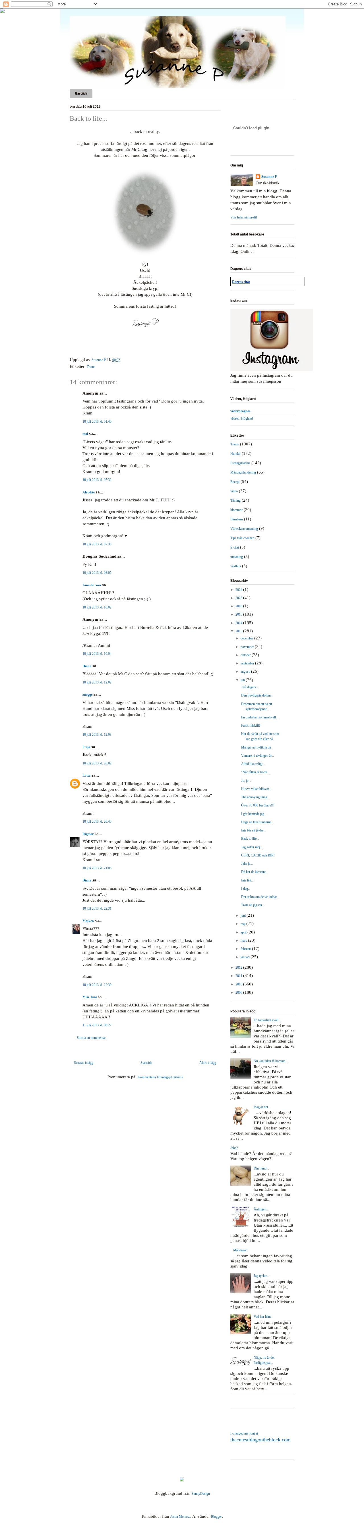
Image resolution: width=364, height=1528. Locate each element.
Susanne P (269, 177)
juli (243, 680)
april (244, 932)
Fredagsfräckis (240, 463)
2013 (239, 631)
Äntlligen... (261, 1209)
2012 (239, 968)
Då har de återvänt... (254, 872)
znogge (87, 695)
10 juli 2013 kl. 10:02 (96, 607)
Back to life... (250, 839)
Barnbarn (236, 519)
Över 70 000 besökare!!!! (258, 805)
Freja (86, 747)
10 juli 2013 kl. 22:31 (96, 908)
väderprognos (240, 411)
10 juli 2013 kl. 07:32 (96, 480)
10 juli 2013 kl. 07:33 (96, 544)
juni (244, 916)
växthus (235, 566)
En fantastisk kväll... (267, 1020)
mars (244, 941)
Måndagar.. (240, 1250)
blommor (236, 510)
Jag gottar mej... (251, 847)
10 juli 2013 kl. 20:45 (96, 822)
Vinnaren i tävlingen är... (257, 756)
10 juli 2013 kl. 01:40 (96, 422)
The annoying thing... (255, 797)
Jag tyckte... (262, 1276)
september (248, 663)
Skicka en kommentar (91, 1038)
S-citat (234, 547)
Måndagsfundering (243, 472)
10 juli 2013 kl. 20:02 (96, 763)
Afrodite (88, 492)
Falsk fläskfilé (250, 725)
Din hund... (261, 1168)
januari (246, 957)
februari (246, 949)
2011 (239, 976)
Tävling (235, 501)
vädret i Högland (241, 418)
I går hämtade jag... (254, 814)
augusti (246, 672)
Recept (234, 482)
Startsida (81, 93)
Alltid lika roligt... (253, 764)
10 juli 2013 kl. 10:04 (96, 654)
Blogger (216, 1517)
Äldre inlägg (207, 1063)
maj (243, 924)
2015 (239, 614)
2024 (239, 590)
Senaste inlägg (83, 1063)
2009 (239, 993)
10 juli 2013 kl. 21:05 (96, 868)
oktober (246, 655)
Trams (91, 367)
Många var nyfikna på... (257, 747)
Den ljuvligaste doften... (257, 695)
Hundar (235, 454)
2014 (239, 623)
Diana (86, 666)
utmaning (236, 557)
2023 (239, 598)
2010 (239, 984)
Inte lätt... (247, 880)
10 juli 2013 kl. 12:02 (96, 682)
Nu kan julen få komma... (271, 1061)
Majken (88, 921)
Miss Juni (89, 997)
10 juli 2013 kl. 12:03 (96, 735)
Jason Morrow (180, 1517)
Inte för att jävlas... (253, 830)
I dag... (246, 889)
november (248, 647)
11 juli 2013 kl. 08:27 (96, 1025)
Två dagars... (249, 687)
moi (85, 434)
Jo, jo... (246, 781)
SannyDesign (201, 1494)
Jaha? (234, 1148)
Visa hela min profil (243, 217)
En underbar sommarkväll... (259, 717)
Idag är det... (262, 1107)
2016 (239, 606)
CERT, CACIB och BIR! (258, 855)
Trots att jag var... (252, 905)
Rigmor (88, 834)
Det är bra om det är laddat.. (259, 897)
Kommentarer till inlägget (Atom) (160, 1077)
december (247, 638)
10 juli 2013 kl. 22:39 (96, 985)
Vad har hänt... (263, 1317)
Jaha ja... (247, 864)
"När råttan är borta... (255, 772)
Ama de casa (91, 585)
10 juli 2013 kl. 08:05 (96, 573)
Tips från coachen (242, 538)
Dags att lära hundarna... (257, 822)
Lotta (86, 775)
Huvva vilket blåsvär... (256, 789)
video (234, 491)
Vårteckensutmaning (244, 529)
